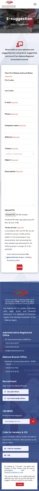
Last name (9, 91)
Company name (15, 125)
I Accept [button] (20, 484)
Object (11, 160)
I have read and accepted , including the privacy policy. (19, 257)
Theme (11, 149)
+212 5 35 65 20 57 (12, 343)
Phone (11, 114)
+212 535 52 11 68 (11, 368)
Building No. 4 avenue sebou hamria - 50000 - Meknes (20, 363)
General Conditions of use (13, 472)
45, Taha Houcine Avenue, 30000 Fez (18, 340)
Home (13, 24)
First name (9, 80)
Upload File (10, 210)
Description (14, 171)
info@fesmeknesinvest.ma (14, 351)
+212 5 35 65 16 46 (12, 347)
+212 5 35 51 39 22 (12, 372)
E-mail (11, 102)
